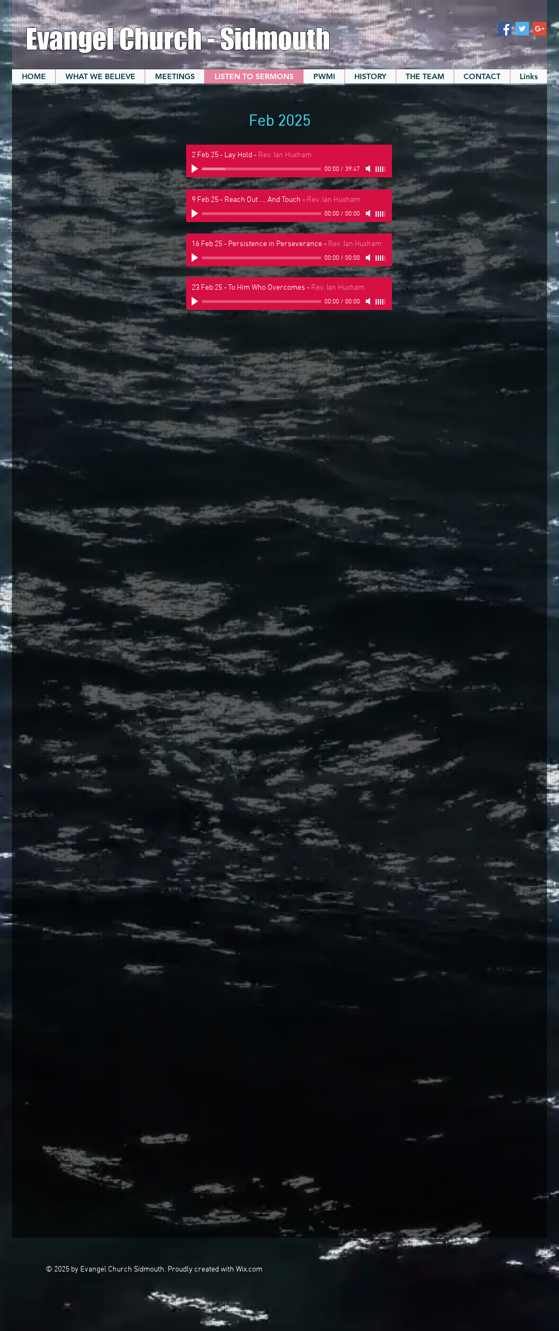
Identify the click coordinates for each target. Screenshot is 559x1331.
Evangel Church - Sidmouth (180, 39)
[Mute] (369, 168)
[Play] (196, 168)
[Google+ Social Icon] (539, 28)
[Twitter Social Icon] (522, 28)
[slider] (381, 169)
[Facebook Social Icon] (505, 28)
